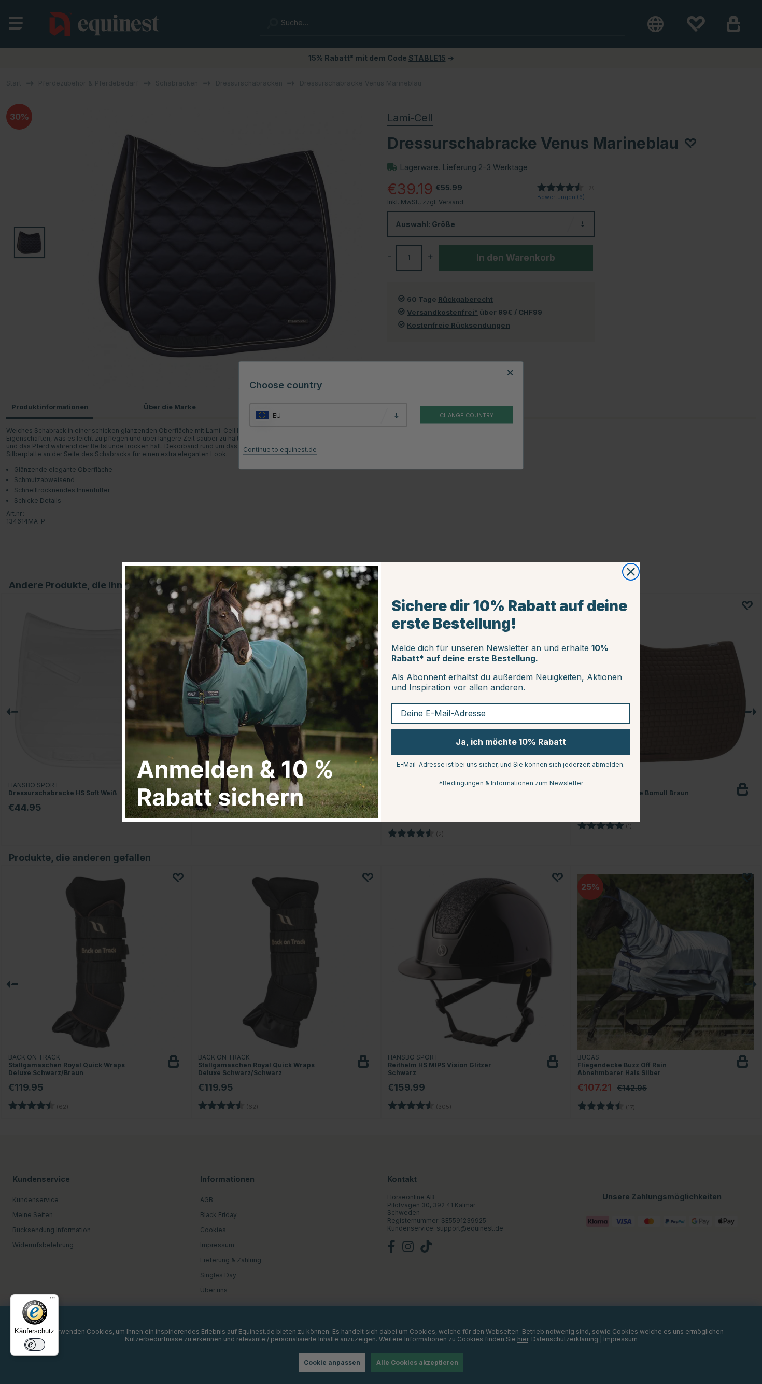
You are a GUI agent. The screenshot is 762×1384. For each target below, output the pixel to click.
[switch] (34, 1344)
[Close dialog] (631, 571)
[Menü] (52, 1300)
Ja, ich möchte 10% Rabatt (511, 742)
